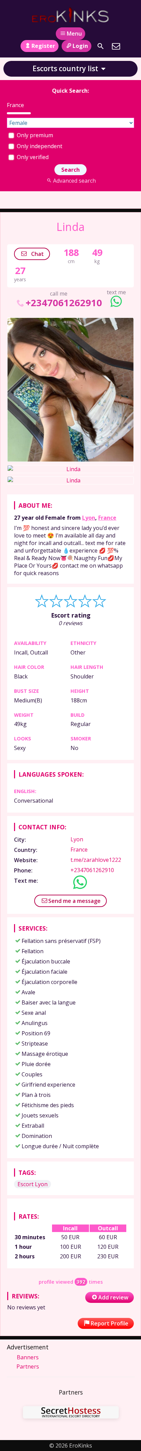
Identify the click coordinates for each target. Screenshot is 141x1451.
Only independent (38, 146)
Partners (27, 1366)
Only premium (34, 135)
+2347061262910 (64, 302)
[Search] (100, 46)
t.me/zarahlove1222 (95, 860)
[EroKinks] (71, 14)
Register (43, 46)
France (107, 517)
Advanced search (74, 180)
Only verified (32, 157)
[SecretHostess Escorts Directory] (71, 1413)
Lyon (88, 517)
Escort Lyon (32, 1184)
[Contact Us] (116, 46)
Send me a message (74, 901)
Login (80, 46)
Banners (28, 1357)
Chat (37, 254)
